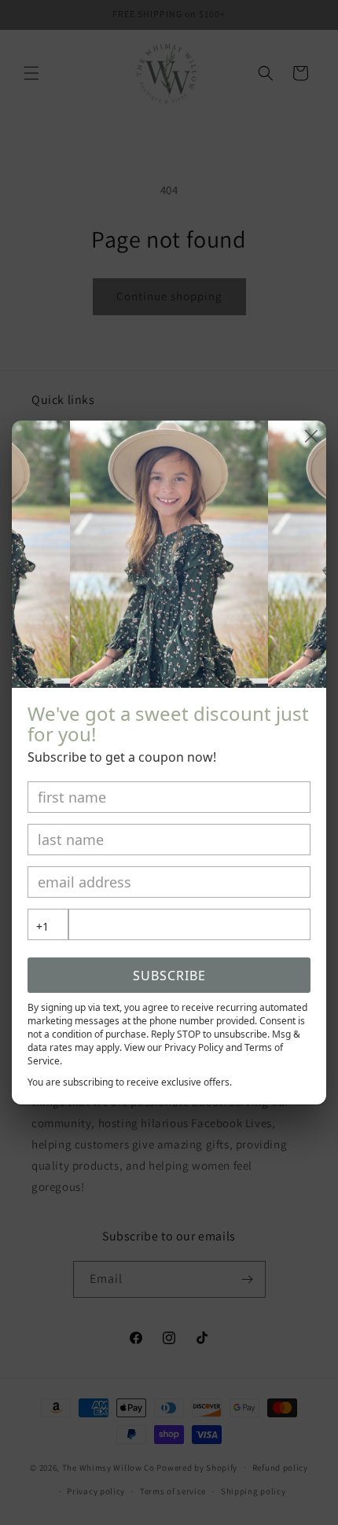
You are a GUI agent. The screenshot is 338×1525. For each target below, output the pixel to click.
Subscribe (169, 975)
